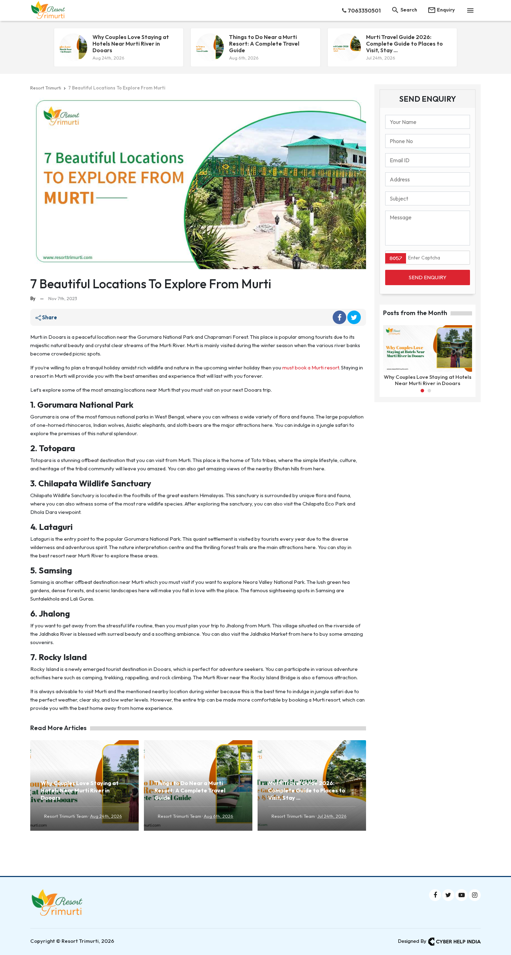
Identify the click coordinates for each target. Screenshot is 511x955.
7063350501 (364, 10)
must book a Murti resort (310, 367)
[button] (422, 390)
